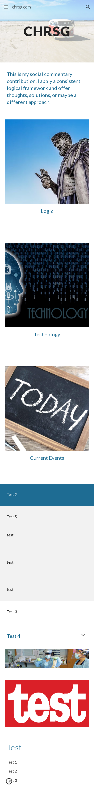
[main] (47, 31)
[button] (6, 7)
